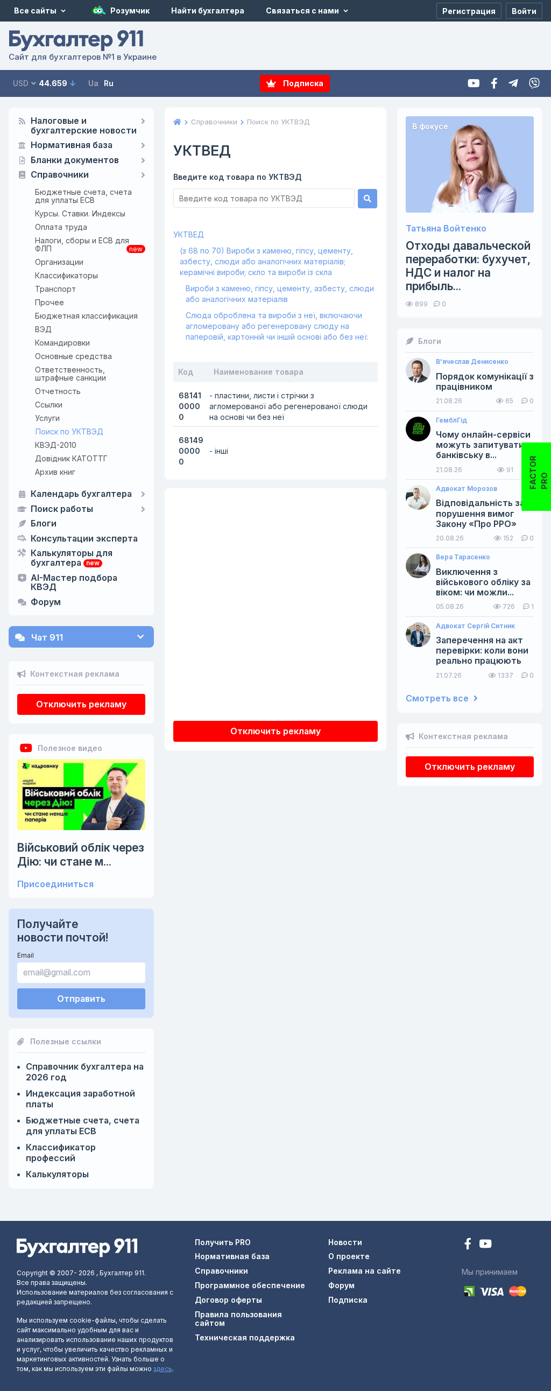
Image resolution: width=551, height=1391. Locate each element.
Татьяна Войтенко (446, 228)
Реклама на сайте (364, 1270)
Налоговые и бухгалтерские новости (84, 126)
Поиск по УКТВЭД (69, 431)
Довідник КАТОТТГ (71, 458)
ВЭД (43, 329)
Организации (59, 261)
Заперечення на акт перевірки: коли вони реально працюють (482, 650)
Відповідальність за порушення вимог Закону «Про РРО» (480, 513)
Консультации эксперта (84, 539)
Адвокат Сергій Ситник (475, 626)
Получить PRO (223, 1242)
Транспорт (55, 288)
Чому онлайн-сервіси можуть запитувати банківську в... (483, 445)
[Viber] (534, 84)
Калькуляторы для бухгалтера (71, 558)
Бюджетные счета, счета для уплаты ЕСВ (83, 196)
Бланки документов (75, 160)
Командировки (62, 342)
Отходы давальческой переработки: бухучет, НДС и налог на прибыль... (468, 266)
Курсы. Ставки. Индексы (80, 213)
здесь (162, 1369)
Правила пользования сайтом (238, 1319)
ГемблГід (451, 420)
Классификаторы (66, 275)
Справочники (60, 175)
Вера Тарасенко (463, 557)
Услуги (47, 418)
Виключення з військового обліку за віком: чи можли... (483, 582)
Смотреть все (438, 698)
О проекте (349, 1256)
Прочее (49, 302)
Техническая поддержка (245, 1337)
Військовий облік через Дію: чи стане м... (80, 854)
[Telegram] (513, 84)
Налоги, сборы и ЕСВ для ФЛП (82, 244)
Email (25, 955)
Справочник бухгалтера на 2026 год (85, 1072)
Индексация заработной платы (80, 1098)
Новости (345, 1242)
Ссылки (48, 404)
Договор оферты (228, 1299)
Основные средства (73, 356)
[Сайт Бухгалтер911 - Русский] (77, 1247)
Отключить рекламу (81, 704)
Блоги (43, 524)
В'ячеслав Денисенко (472, 362)
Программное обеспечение (250, 1285)
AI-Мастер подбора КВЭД (74, 583)
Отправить (81, 998)
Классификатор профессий (61, 1152)
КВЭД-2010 (55, 444)
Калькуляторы (57, 1174)
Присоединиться (55, 884)
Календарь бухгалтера (81, 494)
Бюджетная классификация (86, 315)
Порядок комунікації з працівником (485, 381)
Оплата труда (61, 226)
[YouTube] (485, 1244)
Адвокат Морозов (466, 489)
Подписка (302, 83)
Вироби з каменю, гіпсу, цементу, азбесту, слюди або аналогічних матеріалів (280, 294)
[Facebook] (494, 84)
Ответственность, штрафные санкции (70, 373)
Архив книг (55, 471)
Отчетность (58, 391)
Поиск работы (62, 509)
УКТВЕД (188, 234)
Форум (46, 602)
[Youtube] (474, 84)
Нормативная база (71, 145)
